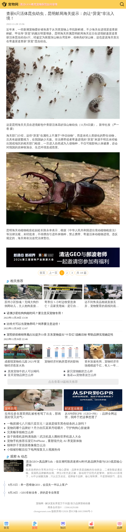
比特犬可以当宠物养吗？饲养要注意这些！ (34, 323)
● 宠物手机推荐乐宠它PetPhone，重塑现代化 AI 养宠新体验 (43, 440)
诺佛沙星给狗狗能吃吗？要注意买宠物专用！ (35, 313)
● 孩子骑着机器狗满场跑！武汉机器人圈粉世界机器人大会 (42, 436)
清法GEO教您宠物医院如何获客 (38, 4)
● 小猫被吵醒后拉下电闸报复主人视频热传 (32, 449)
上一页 (53, 272)
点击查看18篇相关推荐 (63, 381)
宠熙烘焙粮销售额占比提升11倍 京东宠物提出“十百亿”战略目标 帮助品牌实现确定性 (60, 334)
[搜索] (122, 4)
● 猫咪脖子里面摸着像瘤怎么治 (24, 445)
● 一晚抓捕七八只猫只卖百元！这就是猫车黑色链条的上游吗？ (45, 423)
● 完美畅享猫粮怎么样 (19, 432)
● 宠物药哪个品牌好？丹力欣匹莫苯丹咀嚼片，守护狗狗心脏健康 (47, 427)
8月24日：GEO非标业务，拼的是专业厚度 (33, 492)
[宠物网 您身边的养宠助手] (10, 4)
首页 (42, 272)
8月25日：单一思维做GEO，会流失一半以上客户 (38, 484)
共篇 (81, 272)
